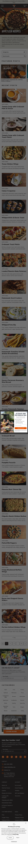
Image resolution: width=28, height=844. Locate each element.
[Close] (26, 823)
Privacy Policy (16, 834)
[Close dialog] (26, 412)
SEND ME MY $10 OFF (20, 428)
